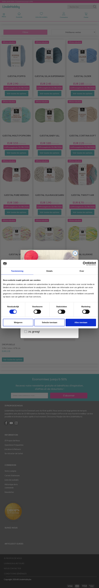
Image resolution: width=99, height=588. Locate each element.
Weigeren (18, 322)
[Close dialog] (75, 253)
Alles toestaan (81, 322)
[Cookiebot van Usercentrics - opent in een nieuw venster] (84, 264)
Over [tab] (82, 271)
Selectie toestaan (49, 322)
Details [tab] (49, 271)
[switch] (37, 312)
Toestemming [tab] (17, 271)
